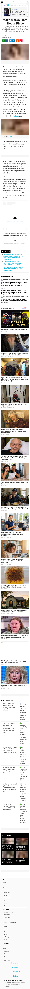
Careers (5, 934)
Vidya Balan (15, 116)
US (3, 884)
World (4, 887)
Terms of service (8, 920)
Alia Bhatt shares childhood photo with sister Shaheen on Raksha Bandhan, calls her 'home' (14, 300)
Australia (5, 946)
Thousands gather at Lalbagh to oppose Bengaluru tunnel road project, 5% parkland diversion (9, 707)
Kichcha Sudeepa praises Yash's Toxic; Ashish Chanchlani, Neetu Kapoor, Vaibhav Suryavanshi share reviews (14, 292)
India (4, 882)
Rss (16, 976)
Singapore (6, 951)
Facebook (16, 963)
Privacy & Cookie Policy (10, 922)
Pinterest (16, 972)
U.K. (4, 954)
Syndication (6, 917)
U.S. (4, 956)
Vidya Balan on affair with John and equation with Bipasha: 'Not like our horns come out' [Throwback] (13, 257)
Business (5, 890)
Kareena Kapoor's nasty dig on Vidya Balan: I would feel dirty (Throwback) (13, 268)
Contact (5, 939)
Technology (6, 892)
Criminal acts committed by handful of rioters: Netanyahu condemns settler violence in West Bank (10, 787)
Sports (5, 895)
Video (4, 905)
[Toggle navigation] (2, 2)
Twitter (16, 967)
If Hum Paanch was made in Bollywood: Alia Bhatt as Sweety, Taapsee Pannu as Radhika (14, 263)
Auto (4, 900)
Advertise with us (8, 912)
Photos (5, 903)
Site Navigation (7, 937)
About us (5, 929)
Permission (6, 914)
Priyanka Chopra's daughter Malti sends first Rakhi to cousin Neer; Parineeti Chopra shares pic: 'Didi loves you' (14, 283)
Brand (4, 931)
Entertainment (7, 897)
